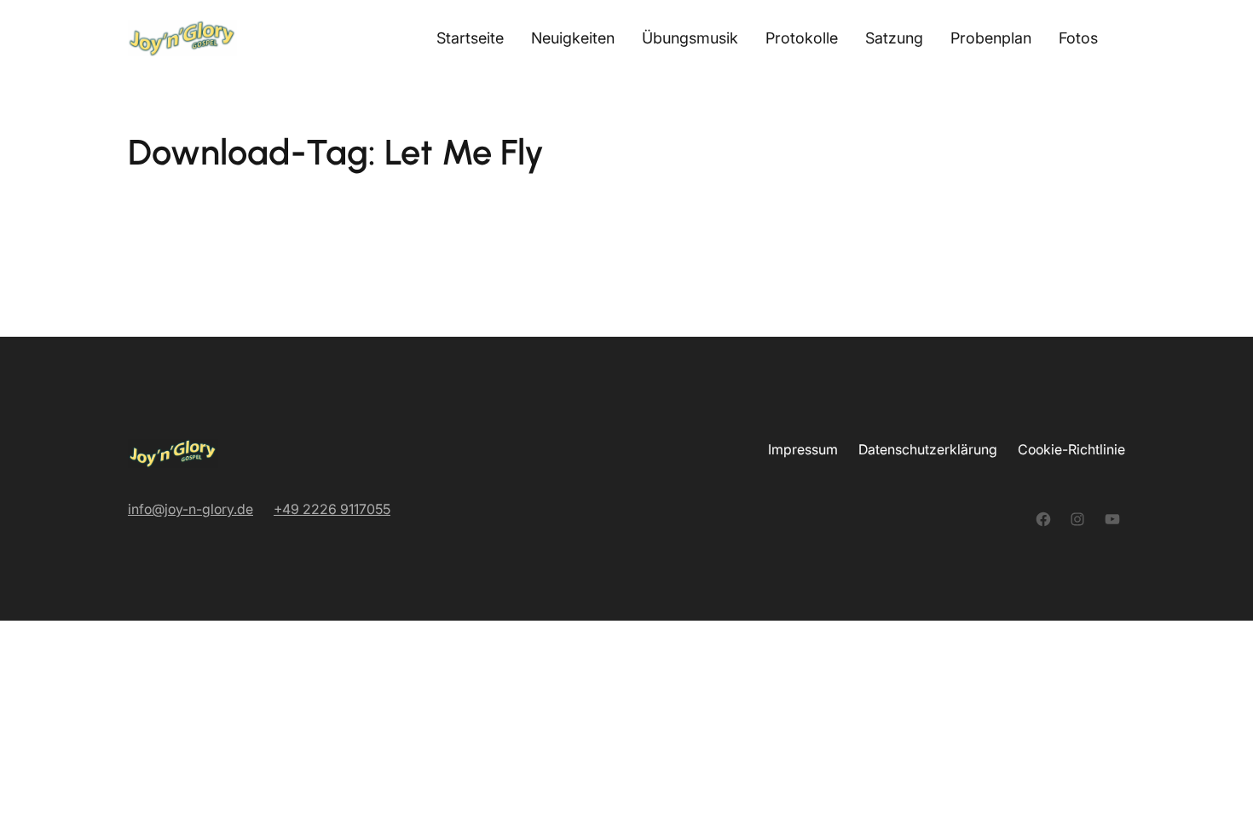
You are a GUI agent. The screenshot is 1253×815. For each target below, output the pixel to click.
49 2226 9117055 (336, 508)
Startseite (470, 38)
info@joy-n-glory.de (190, 508)
